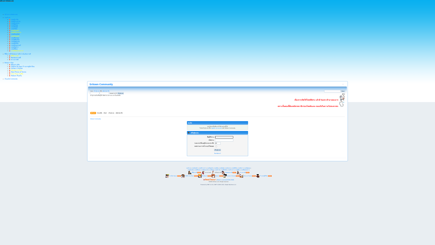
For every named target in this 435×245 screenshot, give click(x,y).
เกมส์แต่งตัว (195, 168)
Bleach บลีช (15, 65)
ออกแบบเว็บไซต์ (226, 179)
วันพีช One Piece (189, 175)
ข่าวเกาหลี (14, 59)
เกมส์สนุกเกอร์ (15, 45)
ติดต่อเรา (219, 179)
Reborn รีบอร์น (16, 76)
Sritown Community (101, 84)
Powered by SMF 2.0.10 (207, 184)
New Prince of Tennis (18, 72)
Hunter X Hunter (16, 68)
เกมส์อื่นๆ (14, 49)
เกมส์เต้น (13, 29)
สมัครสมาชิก (106, 91)
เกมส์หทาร (14, 47)
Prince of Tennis (247, 175)
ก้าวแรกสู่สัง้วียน (264, 175)
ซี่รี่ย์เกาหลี (194, 172)
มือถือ (232, 179)
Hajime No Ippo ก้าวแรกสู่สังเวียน (22, 66)
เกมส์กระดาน (15, 21)
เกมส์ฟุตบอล (15, 41)
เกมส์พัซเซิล (14, 40)
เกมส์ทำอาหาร (202, 168)
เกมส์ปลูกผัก (210, 168)
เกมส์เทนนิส (14, 34)
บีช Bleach (204, 175)
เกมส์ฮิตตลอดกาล (245, 169)
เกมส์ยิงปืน (14, 43)
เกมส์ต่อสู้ (14, 27)
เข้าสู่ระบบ (96, 91)
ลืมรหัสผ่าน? (217, 153)
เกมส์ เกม (188, 168)
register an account (216, 128)
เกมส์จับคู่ (14, 25)
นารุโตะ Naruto (173, 175)
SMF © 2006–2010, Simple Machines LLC (225, 184)
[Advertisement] (41, 7)
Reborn (217, 175)
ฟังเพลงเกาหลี (15, 58)
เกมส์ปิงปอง (14, 38)
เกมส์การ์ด (14, 19)
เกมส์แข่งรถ (14, 23)
